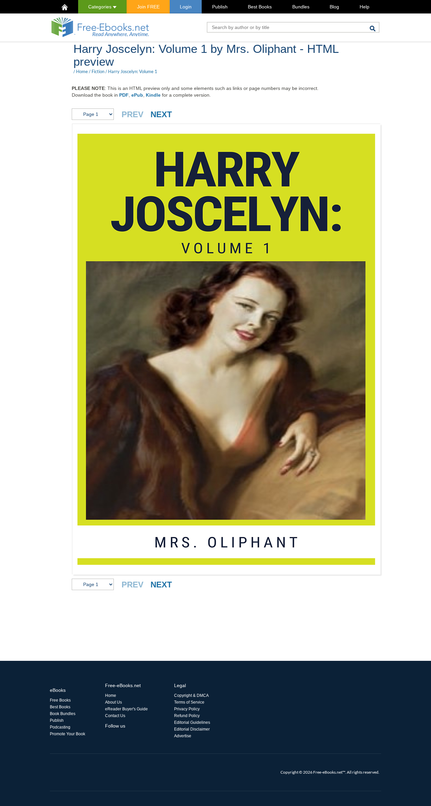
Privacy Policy (187, 709)
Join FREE (148, 6)
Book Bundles (62, 713)
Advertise (182, 736)
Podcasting (60, 727)
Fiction (98, 71)
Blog (334, 6)
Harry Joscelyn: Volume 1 (132, 71)
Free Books (60, 700)
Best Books (260, 6)
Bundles (300, 6)
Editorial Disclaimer (192, 729)
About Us (113, 702)
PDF (124, 95)
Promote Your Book (67, 734)
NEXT (161, 114)
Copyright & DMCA (191, 695)
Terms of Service (189, 702)
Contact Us (115, 715)
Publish (220, 6)
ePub (137, 95)
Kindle (153, 95)
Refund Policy (187, 715)
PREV (132, 114)
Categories (100, 6)
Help (364, 6)
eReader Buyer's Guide (126, 709)
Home (82, 71)
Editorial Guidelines (192, 722)
